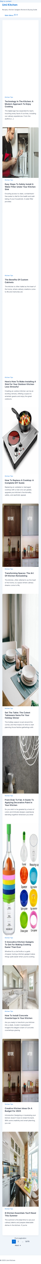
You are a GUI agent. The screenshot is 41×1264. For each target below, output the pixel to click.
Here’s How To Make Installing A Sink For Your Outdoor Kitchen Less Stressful (20, 384)
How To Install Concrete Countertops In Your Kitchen (18, 1016)
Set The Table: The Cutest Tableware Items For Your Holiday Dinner (17, 715)
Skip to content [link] (5, 1)
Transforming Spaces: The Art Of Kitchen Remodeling (19, 574)
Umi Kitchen (9, 4)
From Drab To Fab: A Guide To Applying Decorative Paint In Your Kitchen (19, 802)
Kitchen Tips (9, 97)
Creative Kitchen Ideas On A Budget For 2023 (18, 1109)
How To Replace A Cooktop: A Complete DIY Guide (19, 481)
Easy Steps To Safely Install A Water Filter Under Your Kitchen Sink (20, 186)
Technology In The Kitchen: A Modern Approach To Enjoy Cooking (19, 104)
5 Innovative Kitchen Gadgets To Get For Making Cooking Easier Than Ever (19, 944)
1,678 (27, 1241)
